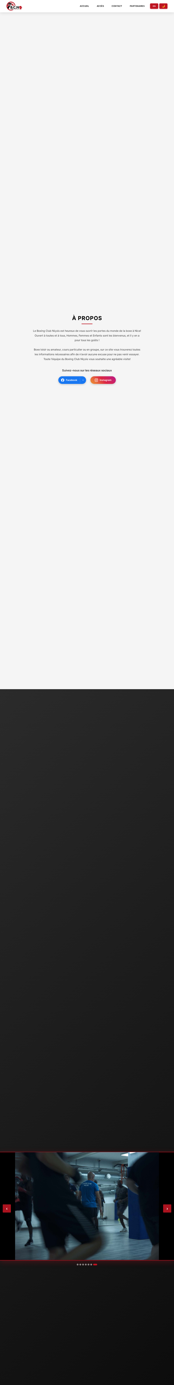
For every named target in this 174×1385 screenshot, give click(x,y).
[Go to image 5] (91, 1277)
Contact (117, 6)
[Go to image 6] (93, 1277)
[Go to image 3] (85, 1277)
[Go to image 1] (79, 1277)
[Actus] (83, 386)
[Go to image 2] (83, 1277)
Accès (100, 6)
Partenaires (137, 6)
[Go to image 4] (88, 1277)
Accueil (84, 6)
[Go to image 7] (96, 1277)
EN (154, 6)
